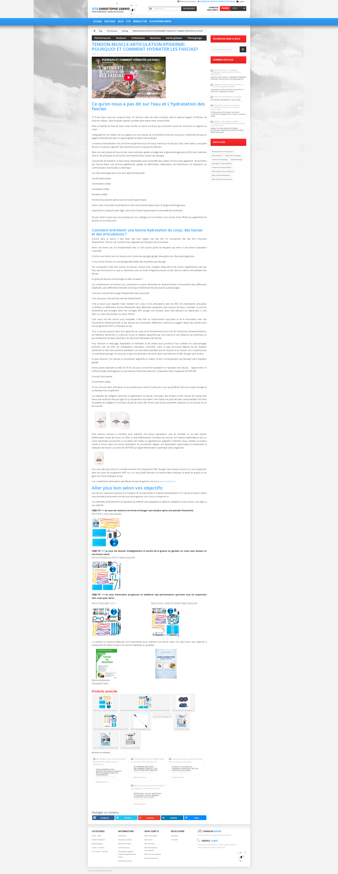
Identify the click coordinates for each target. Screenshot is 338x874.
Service (210, 841)
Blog (100, 31)
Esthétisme (138, 38)
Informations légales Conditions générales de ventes (127, 854)
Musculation (118, 54)
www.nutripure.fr (167, 481)
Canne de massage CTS (162, 716)
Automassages (97, 844)
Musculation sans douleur (222, 151)
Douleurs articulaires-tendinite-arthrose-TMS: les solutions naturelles (185, 768)
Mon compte (212, 10)
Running (125, 31)
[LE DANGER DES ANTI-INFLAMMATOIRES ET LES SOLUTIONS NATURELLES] (148, 760)
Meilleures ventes (124, 844)
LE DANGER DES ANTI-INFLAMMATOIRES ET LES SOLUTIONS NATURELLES (145, 768)
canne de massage (220, 159)
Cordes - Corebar (98, 848)
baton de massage (233, 155)
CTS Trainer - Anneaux (100, 852)
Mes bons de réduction (153, 854)
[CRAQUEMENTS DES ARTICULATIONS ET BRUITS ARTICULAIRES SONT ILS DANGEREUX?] (110, 761)
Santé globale (174, 38)
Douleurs (121, 38)
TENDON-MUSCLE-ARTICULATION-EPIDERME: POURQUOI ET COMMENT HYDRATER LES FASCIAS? (167, 31)
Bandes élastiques (98, 840)
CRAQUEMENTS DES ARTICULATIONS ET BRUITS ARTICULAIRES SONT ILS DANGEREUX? (108, 772)
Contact (241, 2)
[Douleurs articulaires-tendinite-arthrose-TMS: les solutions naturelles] (186, 760)
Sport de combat (155, 54)
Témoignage (194, 38)
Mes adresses (150, 844)
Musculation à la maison (222, 179)
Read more (101, 782)
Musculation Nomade (221, 175)
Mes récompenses (151, 858)
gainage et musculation (222, 163)
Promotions (122, 836)
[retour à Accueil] (94, 30)
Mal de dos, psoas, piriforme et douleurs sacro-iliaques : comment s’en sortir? (147, 795)
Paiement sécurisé (125, 861)
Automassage (236, 159)
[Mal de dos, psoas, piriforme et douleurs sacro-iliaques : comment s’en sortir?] (148, 787)
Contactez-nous (124, 848)
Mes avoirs (148, 840)
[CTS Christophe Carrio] (116, 9)
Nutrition (155, 38)
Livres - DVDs (96, 836)
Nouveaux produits (125, 840)
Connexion (213, 7)
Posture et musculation (221, 167)
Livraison (212, 831)
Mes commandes (151, 836)
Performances (112, 31)
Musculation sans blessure (223, 171)
